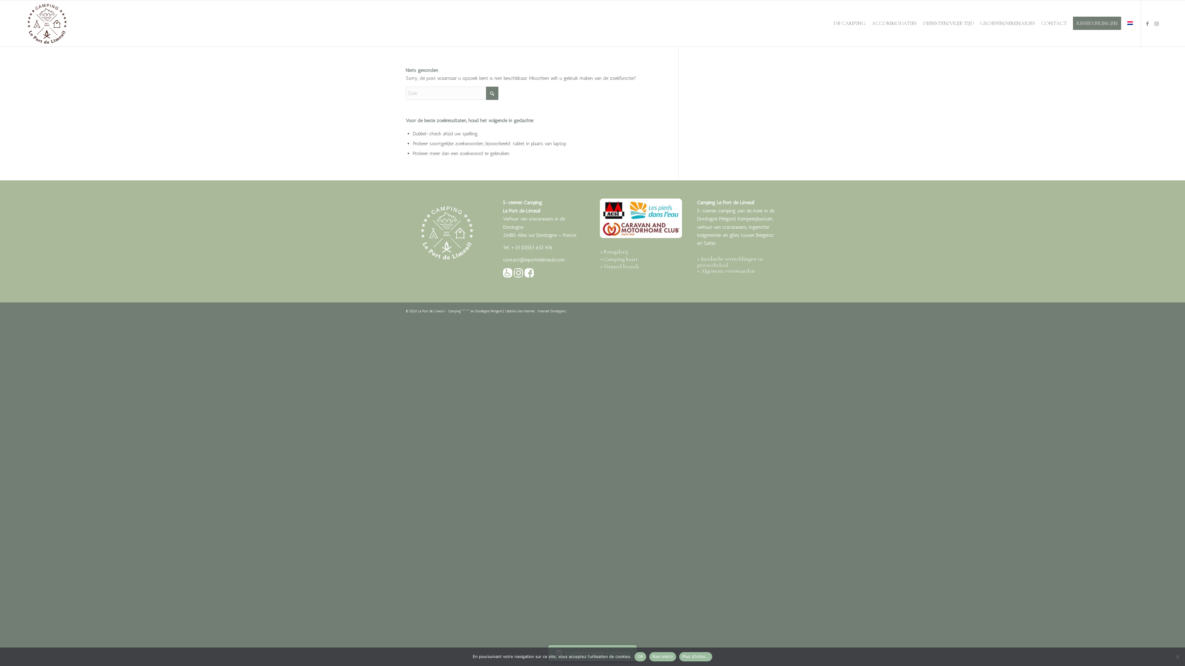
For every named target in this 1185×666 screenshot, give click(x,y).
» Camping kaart (619, 259)
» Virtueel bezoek (619, 266)
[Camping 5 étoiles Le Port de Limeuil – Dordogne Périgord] (47, 23)
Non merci (662, 656)
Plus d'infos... (695, 656)
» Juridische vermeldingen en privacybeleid (730, 261)
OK (640, 656)
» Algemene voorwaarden (726, 270)
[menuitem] (850, 23)
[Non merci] (1177, 657)
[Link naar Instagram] (1156, 23)
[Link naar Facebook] (1147, 23)
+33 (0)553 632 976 (532, 247)
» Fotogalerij (614, 251)
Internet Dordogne (551, 311)
